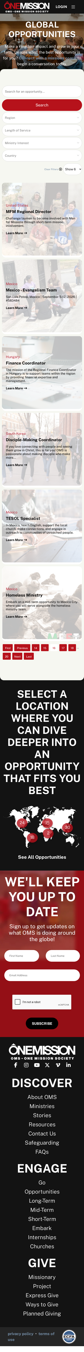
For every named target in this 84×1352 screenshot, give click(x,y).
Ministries (42, 1106)
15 (44, 648)
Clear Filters (51, 169)
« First (8, 648)
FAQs (42, 1151)
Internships (42, 1237)
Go (42, 1182)
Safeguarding (42, 1142)
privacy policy (20, 1333)
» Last (29, 657)
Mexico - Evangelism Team (31, 290)
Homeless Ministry (24, 595)
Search (42, 105)
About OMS (42, 1097)
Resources (42, 1124)
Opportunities (42, 1191)
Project (42, 1286)
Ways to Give (42, 1304)
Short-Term (42, 1219)
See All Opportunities (42, 857)
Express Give (42, 1295)
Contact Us (42, 1133)
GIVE (42, 1263)
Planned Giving (42, 1313)
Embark (42, 1228)
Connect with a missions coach (47, 58)
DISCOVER (42, 1083)
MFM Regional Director (28, 211)
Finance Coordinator (26, 363)
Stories (42, 1115)
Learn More (14, 233)
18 (72, 648)
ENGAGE (42, 1168)
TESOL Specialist (23, 518)
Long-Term (42, 1200)
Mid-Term (42, 1210)
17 (63, 648)
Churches (42, 1246)
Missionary (42, 1277)
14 (35, 648)
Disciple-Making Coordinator (34, 439)
